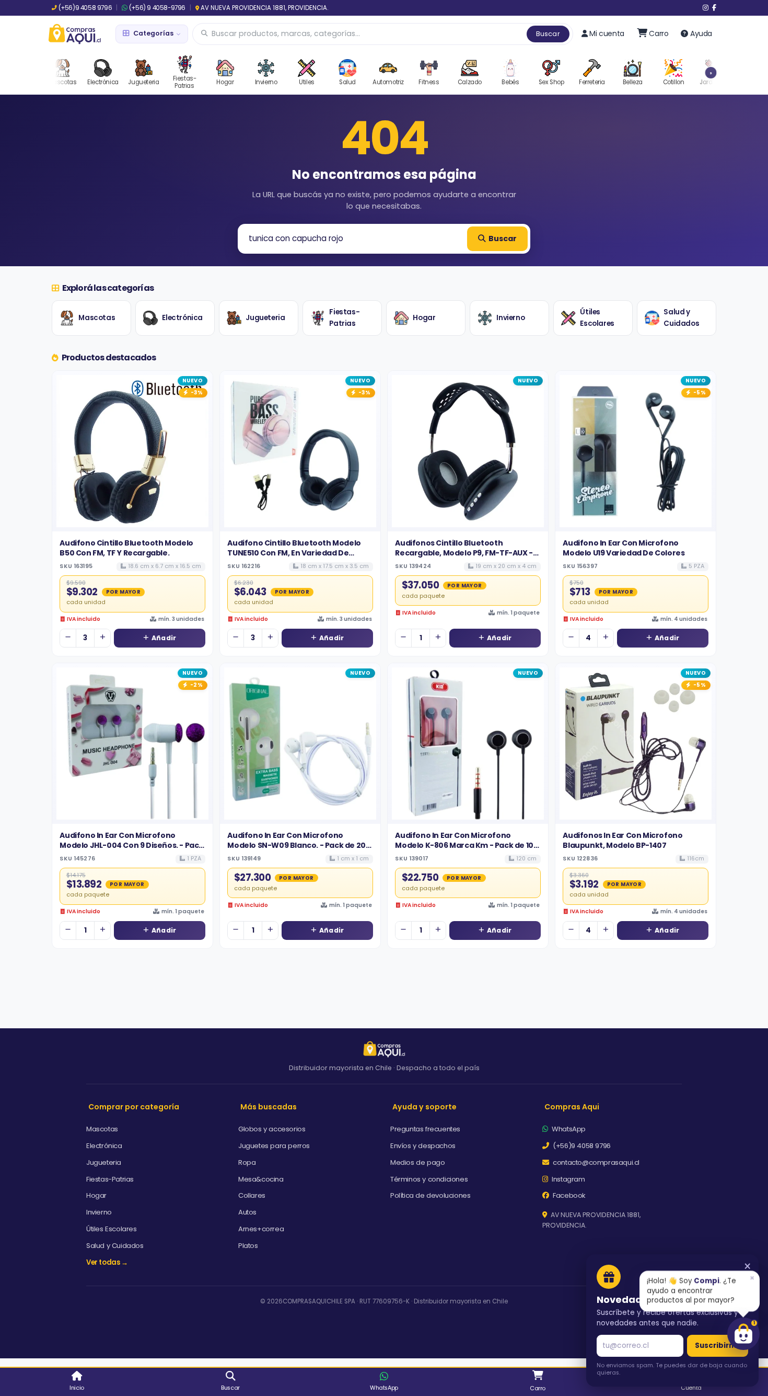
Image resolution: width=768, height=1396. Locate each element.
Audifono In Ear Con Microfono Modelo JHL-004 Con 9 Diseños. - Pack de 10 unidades (131, 845)
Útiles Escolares (597, 317)
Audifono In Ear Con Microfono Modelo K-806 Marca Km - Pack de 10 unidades (464, 845)
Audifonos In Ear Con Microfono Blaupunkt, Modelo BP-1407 (622, 840)
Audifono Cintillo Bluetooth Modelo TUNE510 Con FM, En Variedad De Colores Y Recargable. (293, 553)
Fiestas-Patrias (344, 317)
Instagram (567, 1179)
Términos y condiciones (429, 1179)
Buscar (548, 33)
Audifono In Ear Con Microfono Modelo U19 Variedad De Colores (623, 548)
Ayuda (701, 33)
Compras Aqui (571, 1107)
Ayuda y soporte (424, 1107)
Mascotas (96, 318)
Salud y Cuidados (681, 317)
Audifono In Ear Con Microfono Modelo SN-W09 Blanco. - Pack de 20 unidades (296, 845)
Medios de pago (417, 1162)
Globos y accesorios (271, 1129)
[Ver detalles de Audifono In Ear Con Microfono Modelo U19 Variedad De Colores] (635, 451)
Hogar (424, 318)
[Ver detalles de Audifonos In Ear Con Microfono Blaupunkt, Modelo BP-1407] (635, 743)
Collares (251, 1195)
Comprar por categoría (133, 1107)
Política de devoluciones (430, 1195)
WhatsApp (568, 1129)
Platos (248, 1246)
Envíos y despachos (423, 1146)
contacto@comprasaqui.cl (595, 1162)
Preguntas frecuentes (425, 1129)
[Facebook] (714, 8)
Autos (247, 1212)
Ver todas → (107, 1262)
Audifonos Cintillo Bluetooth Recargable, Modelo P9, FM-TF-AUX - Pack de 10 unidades (463, 553)
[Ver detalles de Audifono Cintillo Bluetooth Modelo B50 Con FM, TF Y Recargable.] (132, 451)
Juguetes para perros (274, 1146)
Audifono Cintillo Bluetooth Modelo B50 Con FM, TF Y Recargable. (126, 548)
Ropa (246, 1162)
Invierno (510, 318)
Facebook (568, 1195)
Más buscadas (268, 1107)
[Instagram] (705, 8)
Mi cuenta (606, 33)
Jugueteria (265, 318)
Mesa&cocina (261, 1179)
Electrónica (182, 318)
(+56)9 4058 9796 (85, 8)
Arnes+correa (261, 1229)
